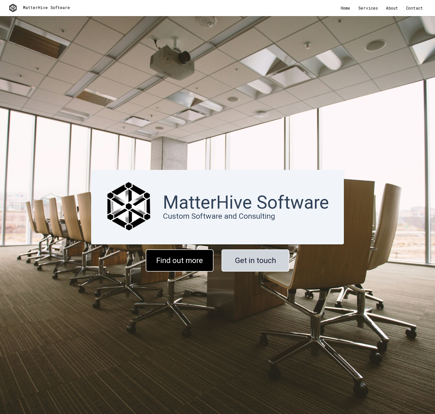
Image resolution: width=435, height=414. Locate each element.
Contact (414, 8)
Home (345, 8)
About (392, 8)
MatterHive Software (46, 7)
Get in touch (255, 260)
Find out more (179, 260)
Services (368, 8)
